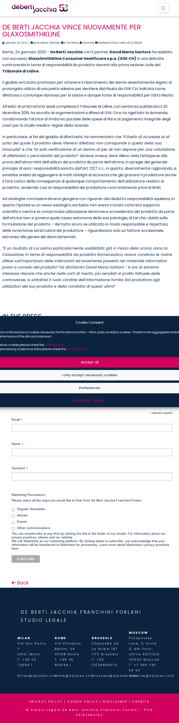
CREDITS (141, 702)
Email (17, 420)
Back (22, 583)
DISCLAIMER (115, 702)
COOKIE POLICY (83, 702)
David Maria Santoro (46, 43)
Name (17, 444)
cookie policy (54, 345)
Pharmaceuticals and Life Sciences (119, 43)
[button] (163, 8)
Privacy (99, 400)
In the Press (71, 43)
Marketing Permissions (28, 495)
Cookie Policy (82, 400)
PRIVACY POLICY (46, 702)
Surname (20, 468)
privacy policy (76, 349)
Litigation (88, 43)
